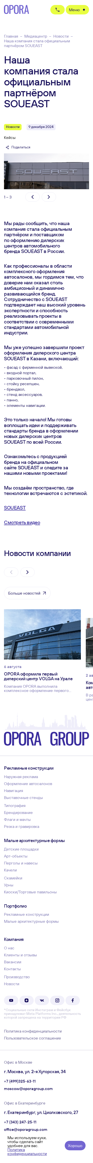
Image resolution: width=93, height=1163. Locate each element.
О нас (9, 948)
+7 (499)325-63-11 (20, 1081)
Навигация (13, 791)
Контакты (12, 969)
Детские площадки (21, 849)
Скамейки (13, 878)
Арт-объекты (16, 856)
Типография (15, 805)
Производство (17, 977)
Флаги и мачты (17, 819)
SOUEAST (15, 507)
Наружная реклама (21, 777)
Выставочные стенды (23, 797)
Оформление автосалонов (28, 784)
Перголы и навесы (21, 863)
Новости (11, 984)
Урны (8, 885)
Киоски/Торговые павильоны (30, 892)
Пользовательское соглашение (32, 1038)
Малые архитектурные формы (31, 921)
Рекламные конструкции (26, 914)
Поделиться (20, 147)
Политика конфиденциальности (33, 1031)
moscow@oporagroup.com (28, 1089)
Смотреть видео (22, 522)
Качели (10, 870)
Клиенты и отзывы (20, 955)
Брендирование (18, 812)
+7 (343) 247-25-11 (20, 1122)
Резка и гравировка (21, 826)
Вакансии (12, 962)
